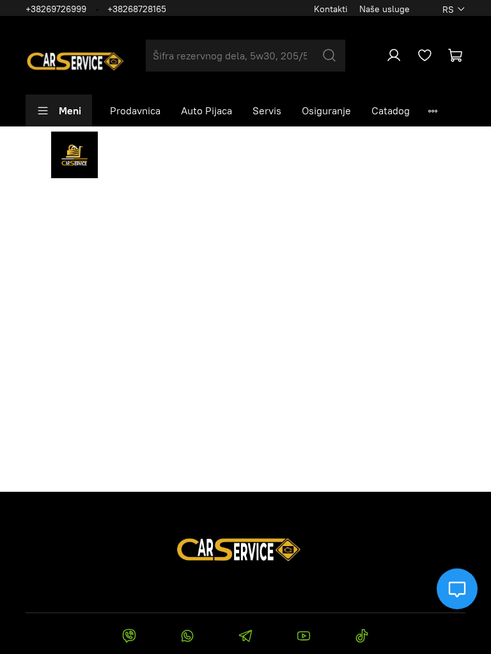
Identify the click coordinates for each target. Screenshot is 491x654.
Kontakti (331, 9)
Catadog (390, 110)
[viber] (129, 637)
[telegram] (245, 637)
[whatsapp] (187, 637)
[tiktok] (362, 637)
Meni (70, 110)
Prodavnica (135, 110)
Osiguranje (326, 110)
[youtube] (304, 637)
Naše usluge (384, 9)
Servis (267, 110)
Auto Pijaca (206, 110)
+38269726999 (56, 9)
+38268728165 (136, 9)
